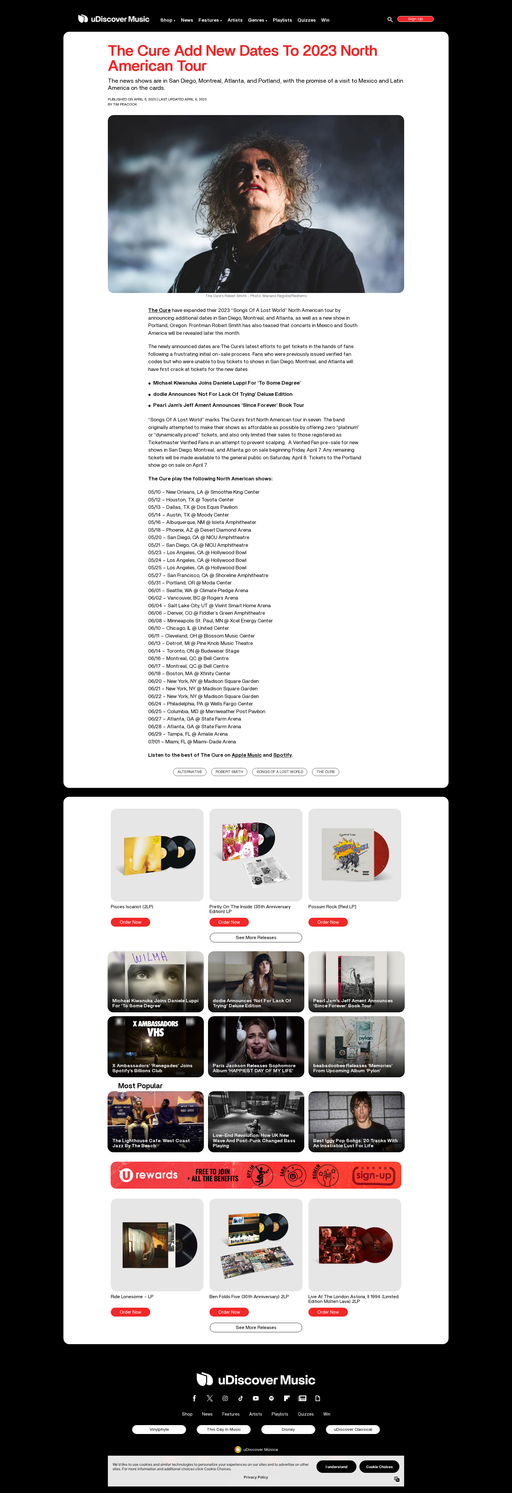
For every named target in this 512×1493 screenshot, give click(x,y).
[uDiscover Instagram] (225, 1398)
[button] (157, 868)
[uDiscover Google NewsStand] (302, 1398)
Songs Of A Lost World (280, 772)
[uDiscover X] (210, 1398)
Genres (256, 20)
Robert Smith (229, 772)
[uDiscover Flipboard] (287, 1398)
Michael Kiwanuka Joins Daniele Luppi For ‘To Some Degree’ (227, 383)
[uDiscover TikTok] (240, 1398)
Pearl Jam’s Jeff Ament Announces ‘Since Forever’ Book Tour (228, 405)
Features (209, 20)
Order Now (130, 922)
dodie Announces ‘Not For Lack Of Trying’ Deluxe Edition (222, 394)
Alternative (189, 772)
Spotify (282, 755)
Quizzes (306, 20)
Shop (166, 20)
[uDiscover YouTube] (256, 1398)
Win (325, 20)
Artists (235, 20)
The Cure (325, 772)
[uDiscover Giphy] (317, 1398)
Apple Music (247, 755)
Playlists (282, 20)
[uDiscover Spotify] (271, 1398)
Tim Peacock (125, 104)
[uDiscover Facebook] (194, 1398)
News (187, 20)
